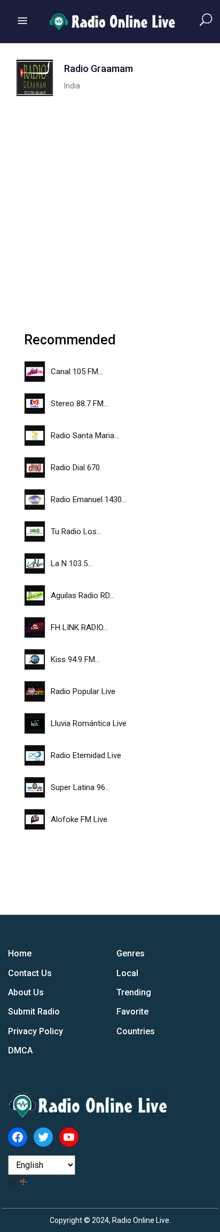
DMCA (20, 1050)
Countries (135, 1031)
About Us (26, 992)
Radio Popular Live (83, 691)
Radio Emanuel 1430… (89, 499)
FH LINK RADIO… (79, 627)
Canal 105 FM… (77, 371)
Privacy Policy (35, 1031)
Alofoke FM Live (79, 819)
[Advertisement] (110, 206)
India (72, 86)
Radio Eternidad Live (86, 755)
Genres (130, 953)
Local (127, 973)
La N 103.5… (71, 563)
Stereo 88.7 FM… (79, 403)
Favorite (132, 1011)
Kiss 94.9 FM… (75, 659)
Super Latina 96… (80, 787)
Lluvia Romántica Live (89, 723)
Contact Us (30, 973)
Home (20, 953)
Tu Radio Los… (76, 531)
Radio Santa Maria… (85, 435)
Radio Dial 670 (75, 467)
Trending (133, 992)
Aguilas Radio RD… (82, 595)
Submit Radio (34, 1011)
